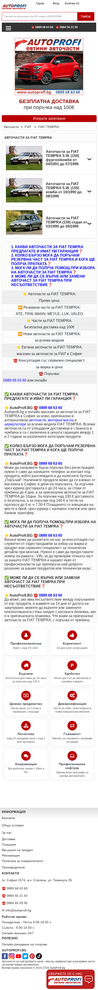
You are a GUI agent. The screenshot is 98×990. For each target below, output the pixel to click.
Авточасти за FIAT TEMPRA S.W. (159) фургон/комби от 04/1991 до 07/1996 (62, 158)
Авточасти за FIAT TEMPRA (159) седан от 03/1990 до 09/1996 (66, 222)
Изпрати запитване (49, 118)
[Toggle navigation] (8, 28)
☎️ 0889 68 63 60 (42, 27)
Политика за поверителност (22, 861)
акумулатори (15, 424)
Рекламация (11, 855)
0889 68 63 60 (14, 380)
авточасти (37, 420)
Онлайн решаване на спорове (24, 944)
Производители (13, 867)
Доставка (8, 839)
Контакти (8, 818)
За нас (7, 832)
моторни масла (61, 420)
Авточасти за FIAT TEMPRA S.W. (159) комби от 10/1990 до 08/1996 (64, 190)
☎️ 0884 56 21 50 (67, 27)
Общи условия (13, 825)
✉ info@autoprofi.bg (16, 910)
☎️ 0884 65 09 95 (15, 903)
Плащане (9, 844)
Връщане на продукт (17, 850)
